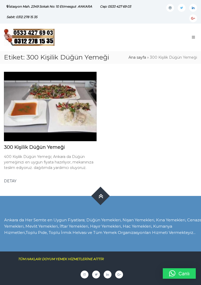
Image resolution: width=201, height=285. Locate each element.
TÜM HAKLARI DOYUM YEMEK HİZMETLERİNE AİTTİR (63, 259)
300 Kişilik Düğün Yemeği (34, 147)
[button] (179, 273)
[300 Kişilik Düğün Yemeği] (50, 106)
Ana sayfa (137, 57)
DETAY (10, 181)
